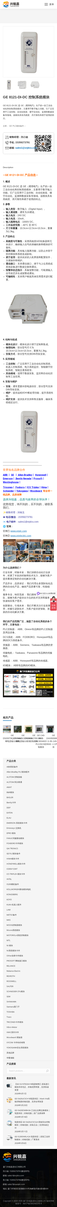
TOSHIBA (10, 1012)
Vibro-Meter (12, 1027)
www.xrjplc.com (19, 531)
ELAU (9, 817)
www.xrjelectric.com (21, 535)
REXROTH (11, 976)
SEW (8, 996)
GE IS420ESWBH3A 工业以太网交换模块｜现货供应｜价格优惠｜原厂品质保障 (32, 1112)
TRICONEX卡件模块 (15, 1022)
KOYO (9, 899)
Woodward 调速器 (14, 1037)
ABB (5, 475)
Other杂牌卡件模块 (15, 955)
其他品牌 (10, 1052)
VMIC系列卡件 (13, 1032)
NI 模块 (10, 945)
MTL (8, 940)
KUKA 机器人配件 (14, 904)
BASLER (10, 797)
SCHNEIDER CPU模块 (16, 991)
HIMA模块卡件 (13, 858)
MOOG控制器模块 (14, 925)
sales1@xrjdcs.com (26, 148)
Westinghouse (11, 482)
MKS (9, 920)
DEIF (9, 807)
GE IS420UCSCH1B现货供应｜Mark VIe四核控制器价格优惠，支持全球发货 (32, 1100)
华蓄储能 (10, 1057)
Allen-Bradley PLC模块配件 (18, 772)
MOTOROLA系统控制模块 (17, 935)
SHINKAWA (11, 1001)
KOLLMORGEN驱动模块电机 (19, 889)
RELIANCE (11, 966)
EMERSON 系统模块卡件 (17, 823)
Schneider (8, 491)
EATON (10, 812)
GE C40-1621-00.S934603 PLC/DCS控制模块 (41, 741)
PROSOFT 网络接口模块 (17, 960)
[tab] (28, 166)
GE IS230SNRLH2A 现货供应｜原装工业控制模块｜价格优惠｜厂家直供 (32, 1138)
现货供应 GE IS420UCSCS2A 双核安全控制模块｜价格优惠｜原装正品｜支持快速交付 (32, 1125)
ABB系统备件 (12, 766)
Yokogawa (22, 491)
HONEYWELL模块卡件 (16, 863)
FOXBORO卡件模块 (15, 843)
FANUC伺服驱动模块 (15, 838)
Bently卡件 (11, 802)
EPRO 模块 (11, 833)
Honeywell (40, 475)
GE (12, 475)
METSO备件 (12, 914)
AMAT (9, 787)
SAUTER (10, 986)
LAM (9, 909)
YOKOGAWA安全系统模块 (17, 1047)
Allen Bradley (25, 475)
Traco (9, 1017)
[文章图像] (9, 1085)
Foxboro (20, 487)
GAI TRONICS (12, 848)
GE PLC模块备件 (16, 126)
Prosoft (37, 478)
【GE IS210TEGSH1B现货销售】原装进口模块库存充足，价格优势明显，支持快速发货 (32, 1087)
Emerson (8, 478)
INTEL (9, 879)
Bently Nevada (23, 478)
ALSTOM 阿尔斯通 (14, 782)
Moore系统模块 (13, 930)
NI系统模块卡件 (13, 950)
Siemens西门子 (13, 1006)
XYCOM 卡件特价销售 (16, 1042)
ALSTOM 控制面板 (14, 777)
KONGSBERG (12, 894)
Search (47, 1071)
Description (8, 167)
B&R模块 (10, 792)
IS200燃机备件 (13, 884)
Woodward (36, 491)
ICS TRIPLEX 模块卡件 (16, 874)
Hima (44, 487)
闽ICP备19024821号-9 (32, 1203)
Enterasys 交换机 (14, 828)
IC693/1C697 (12, 869)
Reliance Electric (13, 971)
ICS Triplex (33, 487)
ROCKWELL (11, 981)
